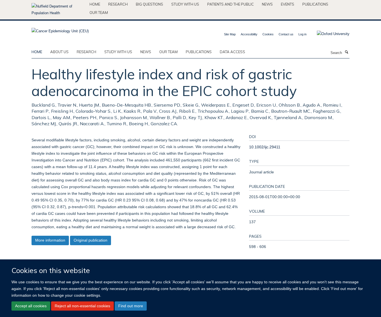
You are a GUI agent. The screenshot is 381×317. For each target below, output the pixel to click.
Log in (302, 34)
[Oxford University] (328, 34)
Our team (99, 12)
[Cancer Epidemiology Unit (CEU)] (60, 29)
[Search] (346, 52)
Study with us (185, 4)
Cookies (268, 34)
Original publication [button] (90, 240)
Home (95, 4)
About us (59, 52)
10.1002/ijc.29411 (264, 147)
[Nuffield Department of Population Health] (58, 9)
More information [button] (50, 240)
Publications (315, 4)
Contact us (286, 34)
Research (118, 4)
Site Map (230, 34)
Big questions (149, 4)
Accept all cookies (31, 306)
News (267, 4)
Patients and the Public (230, 4)
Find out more (130, 306)
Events (287, 4)
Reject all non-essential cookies (82, 306)
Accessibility (249, 34)
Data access (232, 52)
